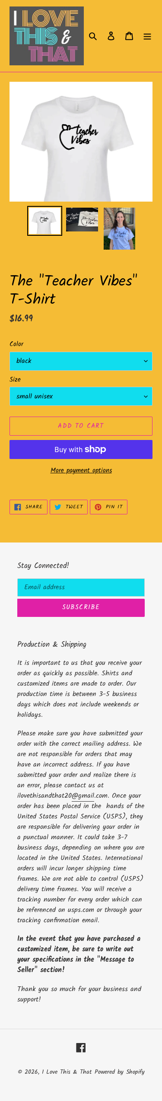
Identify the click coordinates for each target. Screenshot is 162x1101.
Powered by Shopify (120, 1072)
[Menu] (147, 36)
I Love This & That (67, 1072)
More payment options (81, 471)
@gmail (83, 795)
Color (16, 345)
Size (15, 380)
